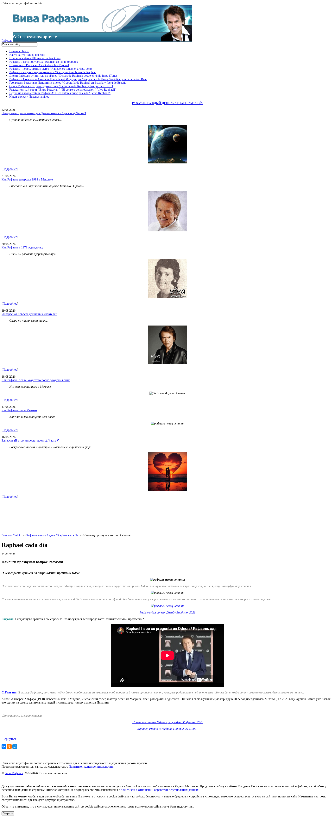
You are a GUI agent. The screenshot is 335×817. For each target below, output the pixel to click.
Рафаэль (7, 40)
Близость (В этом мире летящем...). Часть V (30, 440)
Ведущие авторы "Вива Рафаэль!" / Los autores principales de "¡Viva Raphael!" (60, 93)
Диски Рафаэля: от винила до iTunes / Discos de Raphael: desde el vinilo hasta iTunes (63, 75)
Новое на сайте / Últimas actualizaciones (34, 58)
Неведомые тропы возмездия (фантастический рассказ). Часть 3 (44, 113)
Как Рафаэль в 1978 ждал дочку (22, 247)
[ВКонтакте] (4, 746)
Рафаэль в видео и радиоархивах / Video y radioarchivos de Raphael (52, 72)
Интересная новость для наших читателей (29, 314)
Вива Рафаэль (14, 773)
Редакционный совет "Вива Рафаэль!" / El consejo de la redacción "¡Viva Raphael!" (62, 89)
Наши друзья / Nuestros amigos (29, 96)
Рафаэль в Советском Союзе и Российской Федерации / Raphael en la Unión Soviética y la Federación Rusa (78, 79)
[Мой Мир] (14, 746)
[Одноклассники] (9, 746)
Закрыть (8, 813)
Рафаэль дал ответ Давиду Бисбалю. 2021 (167, 612)
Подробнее (10, 169)
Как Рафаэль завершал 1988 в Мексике (27, 179)
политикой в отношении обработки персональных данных (160, 789)
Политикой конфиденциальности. (91, 766)
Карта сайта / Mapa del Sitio (27, 54)
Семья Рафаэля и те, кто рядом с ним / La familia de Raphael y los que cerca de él (61, 86)
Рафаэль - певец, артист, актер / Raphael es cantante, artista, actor (50, 68)
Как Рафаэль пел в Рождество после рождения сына (36, 380)
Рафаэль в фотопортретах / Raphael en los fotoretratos (43, 61)
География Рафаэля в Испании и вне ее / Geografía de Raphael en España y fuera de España (67, 82)
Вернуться (9, 739)
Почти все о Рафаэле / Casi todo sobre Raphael (39, 65)
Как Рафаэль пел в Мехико (19, 410)
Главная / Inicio (19, 51)
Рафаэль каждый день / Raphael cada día (52, 535)
